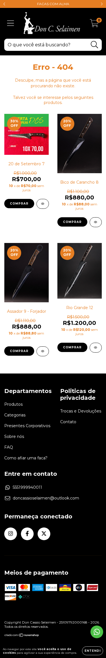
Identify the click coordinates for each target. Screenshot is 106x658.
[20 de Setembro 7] (42, 204)
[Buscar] (94, 44)
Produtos (13, 404)
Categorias (14, 415)
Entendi (93, 651)
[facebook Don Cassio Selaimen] (27, 533)
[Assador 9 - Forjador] (42, 351)
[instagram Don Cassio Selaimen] (10, 533)
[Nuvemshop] (22, 636)
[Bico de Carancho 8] (96, 222)
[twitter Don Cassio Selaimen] (44, 533)
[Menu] (10, 23)
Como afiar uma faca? (25, 458)
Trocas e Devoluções (80, 411)
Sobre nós (14, 436)
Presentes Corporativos (27, 425)
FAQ (8, 447)
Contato (68, 421)
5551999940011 (27, 487)
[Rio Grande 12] (96, 348)
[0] (94, 24)
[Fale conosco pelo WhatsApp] (96, 632)
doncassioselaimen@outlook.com (46, 498)
